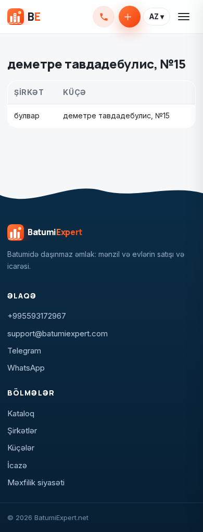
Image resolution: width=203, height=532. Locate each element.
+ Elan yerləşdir (130, 17)
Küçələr (20, 448)
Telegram (24, 351)
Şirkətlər (22, 430)
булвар (27, 115)
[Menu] (184, 16)
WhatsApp (26, 368)
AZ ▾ (156, 16)
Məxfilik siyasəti (36, 482)
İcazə (17, 465)
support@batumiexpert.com (57, 333)
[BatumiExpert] (23, 16)
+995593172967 (104, 17)
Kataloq (20, 413)
